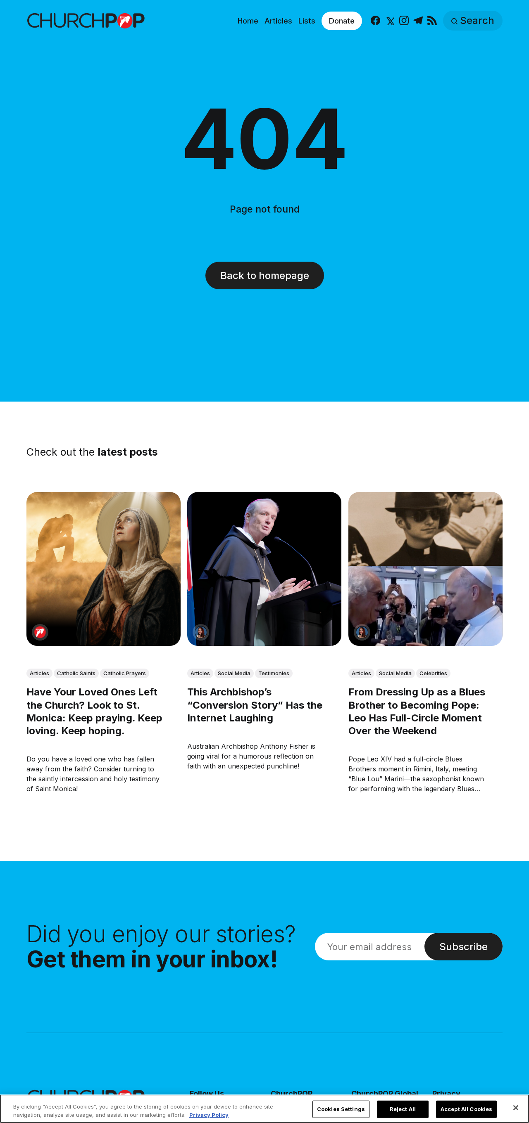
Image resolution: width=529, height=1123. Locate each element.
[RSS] (432, 20)
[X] (389, 20)
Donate (342, 21)
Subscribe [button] (463, 947)
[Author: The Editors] (40, 632)
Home (248, 21)
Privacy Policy (209, 1114)
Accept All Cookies (466, 1109)
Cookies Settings (341, 1109)
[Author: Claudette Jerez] (201, 632)
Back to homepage (264, 275)
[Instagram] (404, 20)
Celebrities (433, 673)
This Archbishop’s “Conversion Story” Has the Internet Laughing (254, 704)
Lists (306, 21)
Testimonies (273, 673)
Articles (278, 21)
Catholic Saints (76, 673)
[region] (264, 1109)
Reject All (403, 1109)
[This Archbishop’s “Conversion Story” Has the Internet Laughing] (264, 569)
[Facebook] (375, 20)
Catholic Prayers (124, 673)
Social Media (234, 673)
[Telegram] (418, 20)
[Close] (516, 1108)
